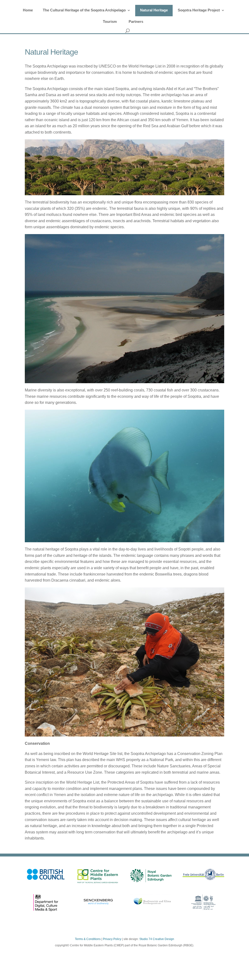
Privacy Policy (112, 939)
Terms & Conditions (88, 939)
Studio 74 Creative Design (156, 939)
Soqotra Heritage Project (199, 10)
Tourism (110, 21)
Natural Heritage (154, 10)
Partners (136, 21)
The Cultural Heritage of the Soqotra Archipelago (84, 10)
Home (28, 10)
